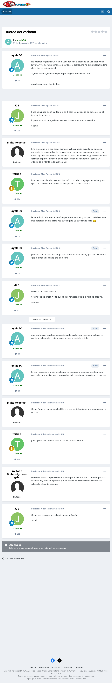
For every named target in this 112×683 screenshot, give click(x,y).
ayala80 (16, 55)
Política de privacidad (49, 667)
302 (18, 131)
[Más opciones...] (104, 55)
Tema (32, 667)
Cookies (79, 667)
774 (18, 199)
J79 (16, 105)
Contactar (67, 667)
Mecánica (42, 43)
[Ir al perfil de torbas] (17, 184)
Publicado (45, 55)
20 (18, 80)
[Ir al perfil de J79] (17, 115)
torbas (17, 173)
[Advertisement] (56, 21)
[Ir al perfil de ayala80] (8, 42)
